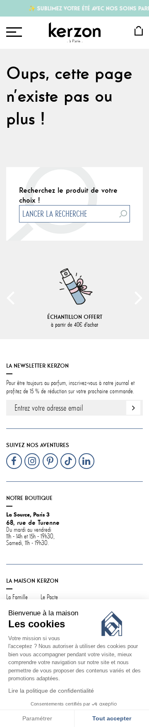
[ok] (133, 408)
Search (123, 213)
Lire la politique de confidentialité (51, 691)
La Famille (17, 597)
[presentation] (10, 297)
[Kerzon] (75, 32)
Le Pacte (49, 597)
